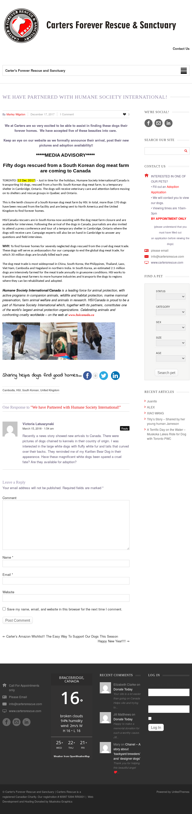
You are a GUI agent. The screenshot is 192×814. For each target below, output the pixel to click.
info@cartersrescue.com (167, 256)
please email (159, 250)
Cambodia (8, 390)
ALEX (151, 407)
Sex (158, 322)
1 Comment (67, 114)
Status (161, 291)
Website (8, 592)
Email (7, 574)
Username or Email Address (167, 684)
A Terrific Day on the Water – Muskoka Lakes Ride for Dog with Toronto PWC (166, 434)
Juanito (152, 401)
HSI (18, 390)
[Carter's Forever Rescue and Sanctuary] (89, 42)
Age (159, 353)
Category (163, 306)
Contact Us (181, 48)
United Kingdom (49, 390)
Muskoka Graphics (60, 801)
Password (155, 701)
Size (159, 337)
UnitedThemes (181, 792)
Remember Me (162, 718)
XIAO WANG (155, 413)
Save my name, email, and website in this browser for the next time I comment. (64, 609)
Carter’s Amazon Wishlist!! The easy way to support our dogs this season (60, 636)
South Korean (30, 390)
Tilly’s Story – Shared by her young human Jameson (166, 421)
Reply (124, 428)
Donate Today (123, 689)
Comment (9, 497)
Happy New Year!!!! (114, 641)
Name (7, 557)
